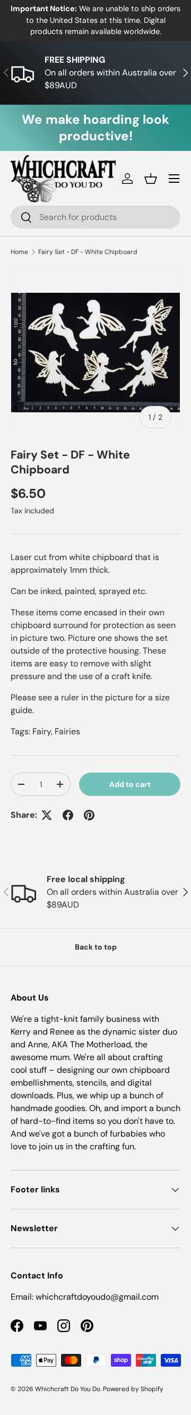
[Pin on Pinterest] (89, 815)
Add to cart (130, 784)
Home (19, 252)
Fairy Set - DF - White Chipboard (87, 252)
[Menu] (174, 178)
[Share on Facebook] (68, 815)
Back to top (96, 947)
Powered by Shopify (133, 1389)
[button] (150, 178)
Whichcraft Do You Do (67, 1389)
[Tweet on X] (46, 815)
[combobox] (95, 217)
